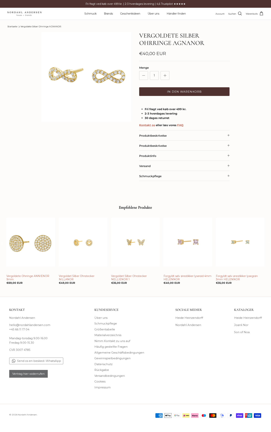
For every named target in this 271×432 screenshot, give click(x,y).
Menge (144, 67)
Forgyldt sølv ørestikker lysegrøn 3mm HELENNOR (237, 277)
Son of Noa (242, 332)
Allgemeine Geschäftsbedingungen (119, 352)
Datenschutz (103, 364)
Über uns (153, 13)
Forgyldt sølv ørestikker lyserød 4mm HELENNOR (187, 277)
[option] (86, 77)
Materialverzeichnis (107, 335)
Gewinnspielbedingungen (112, 358)
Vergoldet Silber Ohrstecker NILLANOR (76, 277)
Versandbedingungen (109, 375)
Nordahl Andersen (188, 325)
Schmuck (90, 13)
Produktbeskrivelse (153, 135)
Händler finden (176, 13)
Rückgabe (101, 370)
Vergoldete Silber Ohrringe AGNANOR (40, 26)
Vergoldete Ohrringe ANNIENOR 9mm (27, 277)
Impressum (102, 387)
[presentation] (2, 243)
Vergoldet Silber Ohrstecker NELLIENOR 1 (129, 277)
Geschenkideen (130, 13)
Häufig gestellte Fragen (111, 346)
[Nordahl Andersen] (24, 14)
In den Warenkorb (184, 91)
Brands (108, 13)
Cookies (99, 381)
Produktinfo (147, 156)
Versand (145, 166)
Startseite (12, 26)
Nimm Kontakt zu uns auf (112, 341)
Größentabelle (104, 329)
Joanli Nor (241, 325)
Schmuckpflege (150, 176)
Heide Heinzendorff (189, 317)
